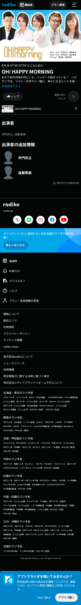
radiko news (10, 346)
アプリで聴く (66, 597)
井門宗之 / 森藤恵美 (14, 134)
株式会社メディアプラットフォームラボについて (32, 382)
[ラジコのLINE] (29, 220)
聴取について (11, 314)
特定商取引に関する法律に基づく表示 (26, 376)
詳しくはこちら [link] (15, 245)
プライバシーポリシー (16, 333)
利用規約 (8, 327)
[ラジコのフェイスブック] (52, 220)
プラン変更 (58, 4)
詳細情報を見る (11, 86)
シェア (15, 96)
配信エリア (10, 320)
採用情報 (8, 369)
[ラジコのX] (17, 220)
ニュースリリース (14, 363)
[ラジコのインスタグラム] (40, 220)
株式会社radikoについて (18, 356)
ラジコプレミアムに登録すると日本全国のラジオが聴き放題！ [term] (38, 235)
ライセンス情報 (12, 340)
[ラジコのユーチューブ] (64, 220)
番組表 (29, 4)
